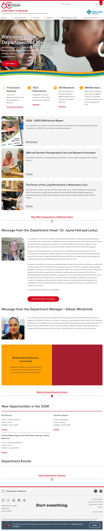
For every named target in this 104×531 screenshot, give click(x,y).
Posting (4, 429)
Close (95, 525)
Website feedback (6, 511)
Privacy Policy (5, 508)
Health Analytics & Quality (69, 18)
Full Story (29, 174)
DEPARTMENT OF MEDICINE (15, 10)
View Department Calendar (52, 475)
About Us (4, 18)
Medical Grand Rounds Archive (52, 392)
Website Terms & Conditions (9, 506)
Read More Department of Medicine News (52, 217)
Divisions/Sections (20, 18)
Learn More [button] (10, 63)
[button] (52, 131)
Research (50, 18)
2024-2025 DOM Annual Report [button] (43, 299)
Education (36, 18)
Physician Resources (91, 18)
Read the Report (32, 142)
